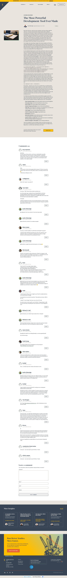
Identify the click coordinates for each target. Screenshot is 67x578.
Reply (46, 161)
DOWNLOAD (51, 0)
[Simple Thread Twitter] (7, 572)
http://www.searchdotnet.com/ (30, 403)
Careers (19, 559)
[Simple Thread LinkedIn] (5, 572)
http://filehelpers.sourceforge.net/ (27, 345)
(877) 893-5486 (8, 562)
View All (61, 508)
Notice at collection (27, 576)
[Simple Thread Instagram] (10, 572)
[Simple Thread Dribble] (12, 572)
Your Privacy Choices (37, 576)
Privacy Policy (20, 564)
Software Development (28, 15)
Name (20, 481)
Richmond (59, 559)
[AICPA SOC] (31, 567)
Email (20, 485)
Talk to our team (13, 550)
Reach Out (48, 130)
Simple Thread (2, 4)
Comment (21, 469)
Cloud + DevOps (23, 520)
